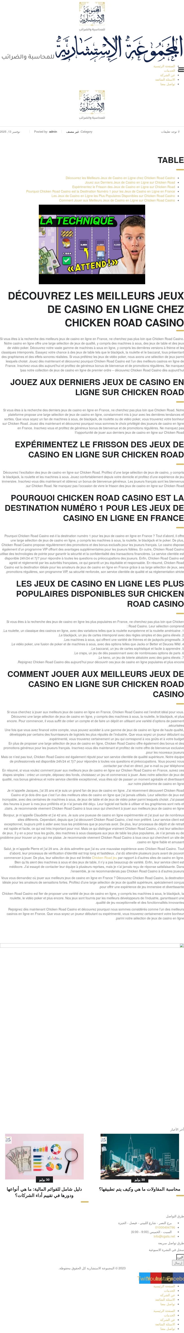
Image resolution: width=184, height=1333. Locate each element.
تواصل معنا (167, 84)
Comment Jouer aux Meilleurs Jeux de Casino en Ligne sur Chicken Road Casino (117, 200)
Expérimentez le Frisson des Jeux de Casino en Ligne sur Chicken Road (123, 186)
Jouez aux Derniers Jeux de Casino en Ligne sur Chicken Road (130, 182)
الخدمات (169, 70)
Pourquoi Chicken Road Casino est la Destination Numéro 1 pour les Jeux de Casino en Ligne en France (100, 191)
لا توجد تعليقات (170, 131)
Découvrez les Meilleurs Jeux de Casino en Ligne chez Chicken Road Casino (120, 178)
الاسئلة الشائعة (165, 79)
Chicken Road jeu (104, 857)
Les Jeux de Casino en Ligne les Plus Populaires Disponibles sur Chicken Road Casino (113, 195)
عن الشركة (167, 75)
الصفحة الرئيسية (164, 66)
